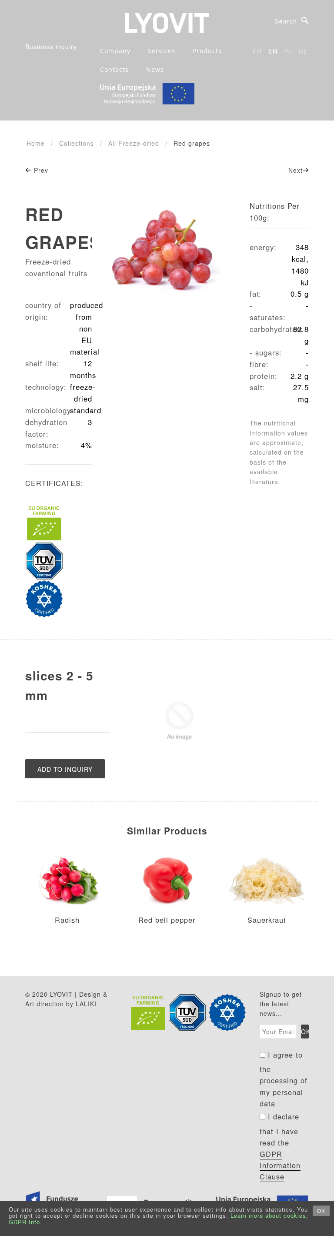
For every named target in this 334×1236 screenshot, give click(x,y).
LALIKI (86, 1003)
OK (321, 1210)
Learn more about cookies (268, 1215)
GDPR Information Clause (280, 1165)
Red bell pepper (166, 919)
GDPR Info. (25, 1222)
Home (36, 143)
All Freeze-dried (133, 143)
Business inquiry (51, 46)
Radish (67, 919)
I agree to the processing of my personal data (283, 1079)
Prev (40, 170)
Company (115, 51)
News (155, 69)
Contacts (114, 69)
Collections (76, 143)
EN (272, 51)
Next (295, 170)
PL (288, 51)
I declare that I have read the (280, 1146)
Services (161, 51)
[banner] (167, 22)
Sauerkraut (266, 919)
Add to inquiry (65, 769)
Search (286, 21)
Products (207, 51)
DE (303, 51)
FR (257, 51)
